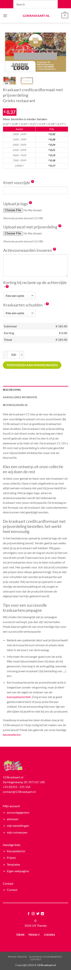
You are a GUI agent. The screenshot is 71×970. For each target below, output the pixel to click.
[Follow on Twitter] (37, 914)
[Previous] (8, 52)
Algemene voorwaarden (45, 956)
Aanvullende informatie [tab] (20, 397)
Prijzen (11, 857)
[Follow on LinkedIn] (42, 914)
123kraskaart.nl (35, 15)
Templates (13, 864)
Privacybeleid (17, 956)
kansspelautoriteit (19, 697)
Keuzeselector (16, 851)
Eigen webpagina (18, 871)
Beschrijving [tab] (12, 389)
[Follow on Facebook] (28, 914)
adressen (13, 819)
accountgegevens (18, 812)
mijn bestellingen (18, 825)
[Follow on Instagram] (33, 914)
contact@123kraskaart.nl (19, 791)
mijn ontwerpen (17, 832)
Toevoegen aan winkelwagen (32, 365)
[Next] (62, 52)
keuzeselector (12, 734)
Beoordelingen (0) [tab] (15, 405)
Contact (12, 889)
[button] (5, 15)
